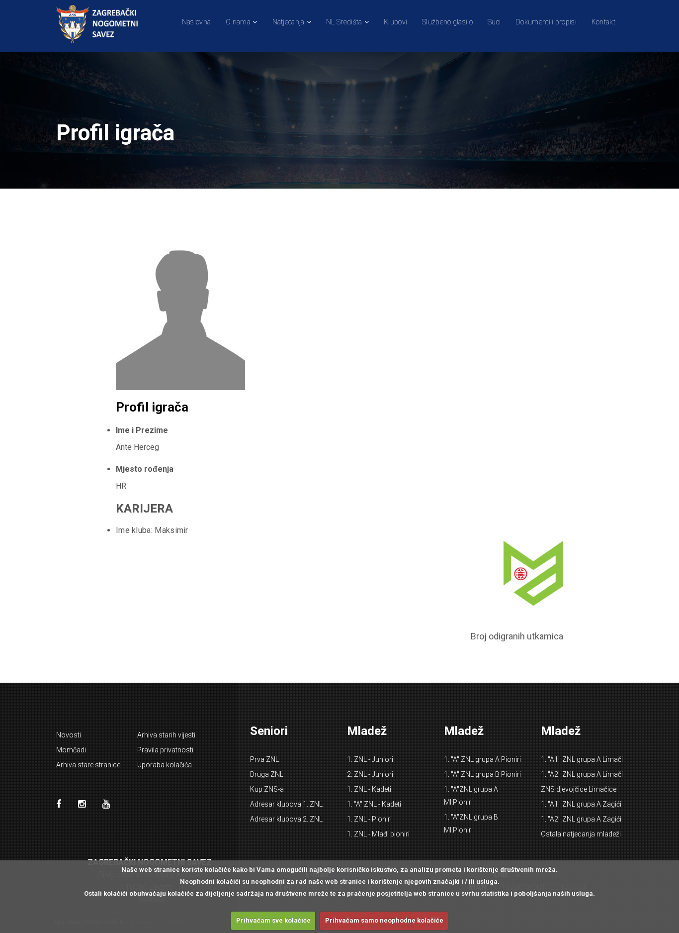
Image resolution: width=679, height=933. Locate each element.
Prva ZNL (264, 759)
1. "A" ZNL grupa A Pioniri (482, 759)
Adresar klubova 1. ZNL (286, 804)
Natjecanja (288, 22)
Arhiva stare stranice (88, 765)
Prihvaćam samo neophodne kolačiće (384, 920)
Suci (494, 22)
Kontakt (603, 22)
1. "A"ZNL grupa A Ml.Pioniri (471, 795)
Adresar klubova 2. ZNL (286, 819)
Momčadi (71, 750)
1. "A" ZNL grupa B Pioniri (482, 774)
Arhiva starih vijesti (166, 735)
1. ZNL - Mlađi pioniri (378, 834)
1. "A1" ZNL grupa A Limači (582, 759)
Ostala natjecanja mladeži (581, 834)
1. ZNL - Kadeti (369, 789)
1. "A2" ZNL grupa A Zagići (581, 819)
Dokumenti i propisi (546, 22)
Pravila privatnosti (165, 750)
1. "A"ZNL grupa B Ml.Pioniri (471, 823)
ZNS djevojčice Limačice (578, 789)
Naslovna (196, 22)
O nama (238, 22)
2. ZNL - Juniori (370, 774)
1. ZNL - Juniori (370, 759)
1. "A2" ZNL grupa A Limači (582, 774)
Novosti (68, 735)
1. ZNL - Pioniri (369, 819)
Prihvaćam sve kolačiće (273, 920)
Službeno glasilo (447, 22)
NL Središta (344, 22)
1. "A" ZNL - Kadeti (374, 804)
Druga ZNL (266, 774)
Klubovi (395, 22)
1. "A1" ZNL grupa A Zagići (581, 804)
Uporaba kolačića (164, 765)
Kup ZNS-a (267, 789)
